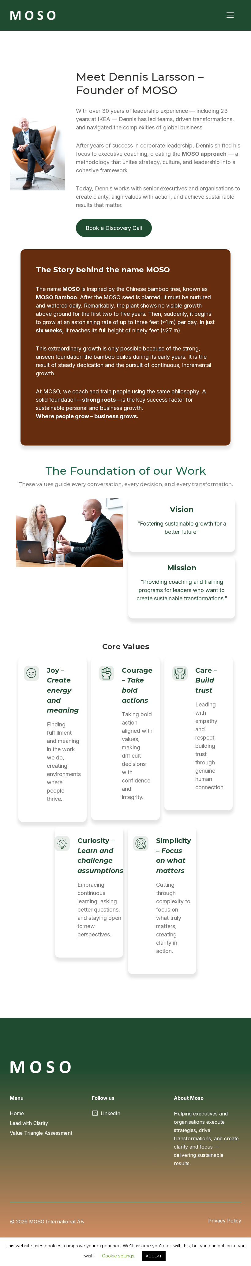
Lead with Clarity (29, 1123)
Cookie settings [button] (118, 1256)
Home (17, 1113)
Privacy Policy (224, 1221)
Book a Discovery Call (114, 228)
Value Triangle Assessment (41, 1133)
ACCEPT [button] (154, 1255)
